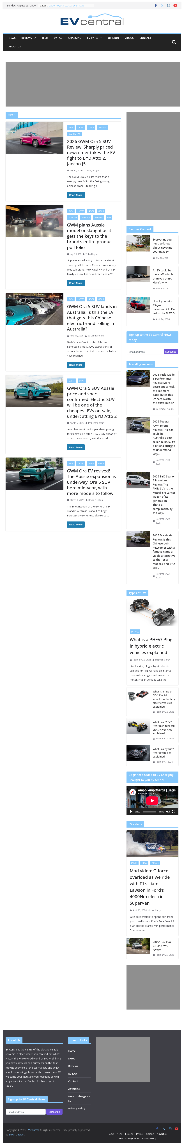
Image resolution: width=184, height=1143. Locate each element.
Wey (109, 217)
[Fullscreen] (174, 811)
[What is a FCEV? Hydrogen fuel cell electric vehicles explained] (138, 730)
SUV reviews (74, 134)
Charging (74, 38)
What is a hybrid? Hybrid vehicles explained (163, 752)
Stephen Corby (162, 659)
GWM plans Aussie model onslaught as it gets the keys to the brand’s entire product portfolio (90, 236)
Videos (129, 38)
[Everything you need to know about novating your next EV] (138, 249)
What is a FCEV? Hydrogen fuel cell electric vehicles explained (164, 727)
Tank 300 (72, 217)
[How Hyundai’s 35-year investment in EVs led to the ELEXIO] (138, 311)
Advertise (74, 1089)
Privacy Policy (76, 1108)
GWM (70, 127)
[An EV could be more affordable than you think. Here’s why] (138, 280)
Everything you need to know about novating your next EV (162, 245)
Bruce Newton (95, 500)
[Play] (131, 811)
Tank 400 (85, 217)
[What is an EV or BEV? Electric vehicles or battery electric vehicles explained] (138, 701)
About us (14, 46)
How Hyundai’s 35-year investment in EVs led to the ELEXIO (164, 307)
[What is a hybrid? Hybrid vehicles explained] (138, 755)
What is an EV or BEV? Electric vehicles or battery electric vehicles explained (164, 699)
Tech (45, 38)
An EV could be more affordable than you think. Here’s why (163, 276)
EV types (92, 38)
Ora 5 (91, 127)
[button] (34, 37)
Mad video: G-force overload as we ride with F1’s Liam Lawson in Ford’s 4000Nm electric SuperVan (150, 887)
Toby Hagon (93, 170)
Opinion (113, 38)
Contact (145, 38)
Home (72, 1051)
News (12, 38)
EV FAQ (58, 38)
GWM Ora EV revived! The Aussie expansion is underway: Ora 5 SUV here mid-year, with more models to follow (91, 482)
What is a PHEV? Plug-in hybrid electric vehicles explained (152, 645)
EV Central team (96, 335)
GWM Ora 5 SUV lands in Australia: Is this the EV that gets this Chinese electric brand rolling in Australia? (92, 317)
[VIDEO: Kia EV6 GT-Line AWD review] (138, 948)
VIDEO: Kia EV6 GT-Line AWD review (162, 945)
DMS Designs (17, 1134)
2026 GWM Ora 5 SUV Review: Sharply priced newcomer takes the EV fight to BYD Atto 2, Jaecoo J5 (91, 152)
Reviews (26, 38)
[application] (152, 800)
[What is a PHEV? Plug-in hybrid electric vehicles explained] (152, 612)
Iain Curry (156, 910)
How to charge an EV (129, 1138)
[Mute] (168, 811)
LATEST (81, 127)
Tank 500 (98, 217)
